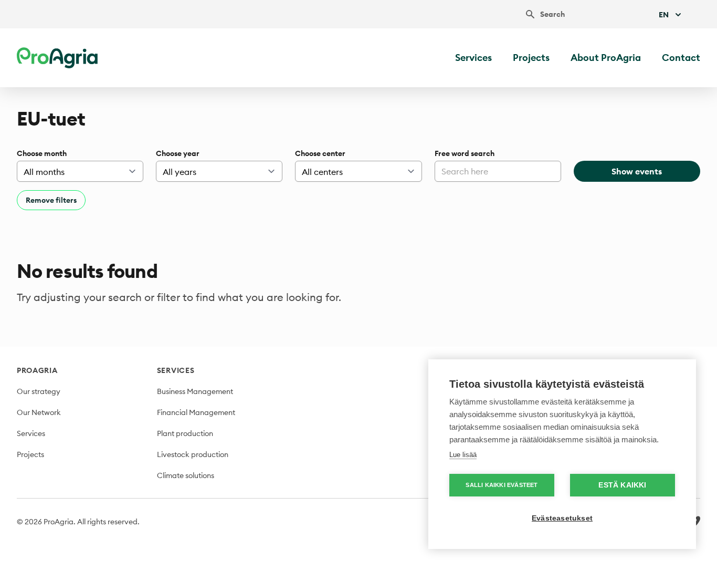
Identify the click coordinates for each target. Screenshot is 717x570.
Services (473, 57)
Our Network (39, 412)
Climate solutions (185, 475)
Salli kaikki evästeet (501, 485)
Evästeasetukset (562, 518)
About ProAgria (606, 57)
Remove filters (51, 200)
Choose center (320, 153)
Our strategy (38, 391)
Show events (636, 171)
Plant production (185, 433)
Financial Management (196, 412)
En (664, 14)
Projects (531, 57)
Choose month (42, 153)
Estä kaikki (622, 485)
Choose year (177, 153)
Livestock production (192, 454)
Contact (681, 57)
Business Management (195, 391)
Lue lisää (463, 455)
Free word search (464, 153)
